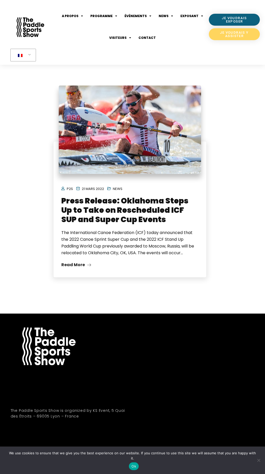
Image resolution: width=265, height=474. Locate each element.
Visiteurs (118, 38)
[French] (22, 55)
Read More (73, 265)
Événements (135, 16)
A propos (70, 16)
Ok (133, 466)
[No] (258, 460)
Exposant (189, 16)
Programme (101, 16)
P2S (70, 188)
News (163, 16)
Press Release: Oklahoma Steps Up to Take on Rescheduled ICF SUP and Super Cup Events (124, 210)
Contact (147, 38)
